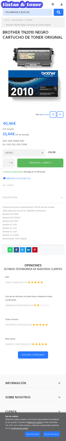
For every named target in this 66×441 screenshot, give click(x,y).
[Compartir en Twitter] (22, 249)
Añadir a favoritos (18, 179)
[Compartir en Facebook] (16, 249)
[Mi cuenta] (61, 4)
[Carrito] (52, 4)
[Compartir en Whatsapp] (10, 249)
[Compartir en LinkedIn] (28, 249)
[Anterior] (53, 114)
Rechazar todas (51, 434)
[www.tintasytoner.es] (22, 4)
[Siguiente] (60, 114)
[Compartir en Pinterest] (34, 249)
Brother (46, 114)
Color (51, 152)
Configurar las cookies (19, 428)
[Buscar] (58, 12)
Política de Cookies (34, 422)
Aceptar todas (32, 434)
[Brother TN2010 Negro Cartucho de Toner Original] (33, 73)
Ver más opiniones (32, 355)
